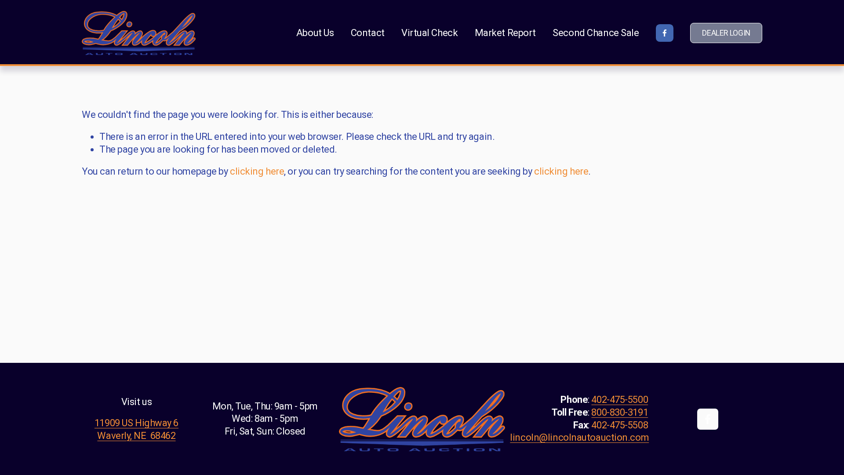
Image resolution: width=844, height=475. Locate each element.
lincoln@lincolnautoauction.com (579, 437)
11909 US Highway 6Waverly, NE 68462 (136, 429)
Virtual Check (429, 32)
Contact (368, 32)
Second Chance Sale (596, 32)
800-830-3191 (619, 412)
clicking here (257, 171)
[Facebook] (664, 33)
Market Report (505, 32)
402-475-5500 (619, 399)
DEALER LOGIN (726, 33)
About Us (315, 32)
